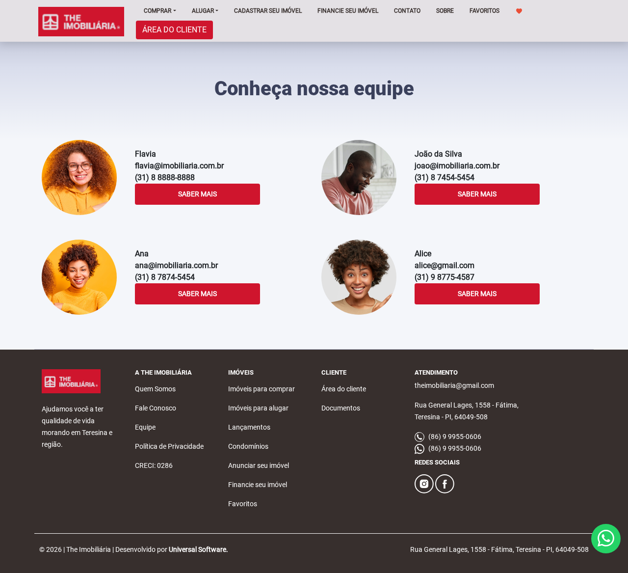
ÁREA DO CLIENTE (174, 29)
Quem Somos (155, 389)
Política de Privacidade (169, 446)
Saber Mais (197, 194)
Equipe (145, 427)
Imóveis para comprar (261, 389)
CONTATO (407, 10)
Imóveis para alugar (258, 408)
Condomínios (248, 446)
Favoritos (242, 504)
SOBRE (445, 10)
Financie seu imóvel (257, 485)
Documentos (340, 408)
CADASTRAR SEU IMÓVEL (268, 10)
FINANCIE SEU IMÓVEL (347, 10)
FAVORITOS (485, 10)
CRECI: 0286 (154, 465)
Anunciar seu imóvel (258, 465)
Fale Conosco (155, 408)
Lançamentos (249, 427)
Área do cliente (343, 389)
